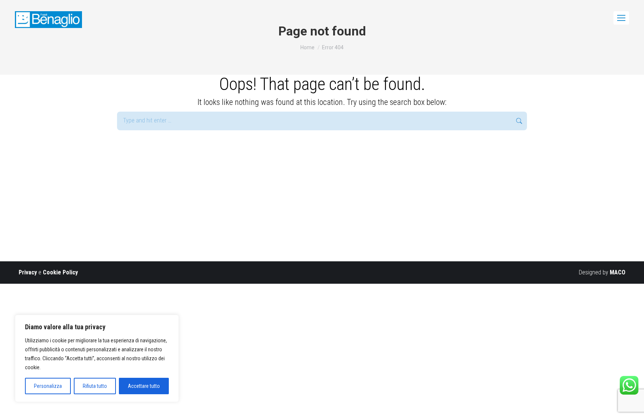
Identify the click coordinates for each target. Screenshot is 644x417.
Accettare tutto (144, 386)
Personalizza (48, 386)
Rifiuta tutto (95, 386)
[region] (97, 358)
